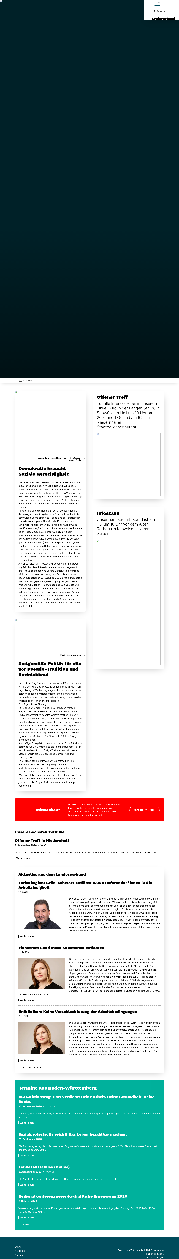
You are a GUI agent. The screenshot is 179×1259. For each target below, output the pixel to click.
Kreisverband (163, 19)
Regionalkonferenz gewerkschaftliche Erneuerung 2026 (72, 1196)
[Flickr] (42, 5)
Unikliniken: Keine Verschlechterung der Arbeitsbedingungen (77, 1011)
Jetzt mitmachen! (144, 810)
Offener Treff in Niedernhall (42, 840)
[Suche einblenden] (166, 5)
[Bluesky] (24, 5)
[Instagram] (29, 5)
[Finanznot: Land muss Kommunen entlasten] (41, 973)
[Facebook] (16, 5)
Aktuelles (20, 1250)
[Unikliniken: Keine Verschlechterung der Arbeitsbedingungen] (41, 1038)
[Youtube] (37, 5)
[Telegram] (33, 5)
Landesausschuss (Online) (44, 1167)
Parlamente (159, 11)
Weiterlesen (23, 858)
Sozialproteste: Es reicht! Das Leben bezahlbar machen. (72, 1134)
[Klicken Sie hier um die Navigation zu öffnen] (173, 5)
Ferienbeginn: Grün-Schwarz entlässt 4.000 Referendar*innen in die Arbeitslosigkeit (85, 885)
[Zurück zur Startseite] (15, 380)
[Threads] (20, 5)
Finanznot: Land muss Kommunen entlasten (61, 947)
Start (20, 380)
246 (29, 1067)
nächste (36, 1067)
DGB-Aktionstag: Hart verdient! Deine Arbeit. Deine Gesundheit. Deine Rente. (86, 1099)
